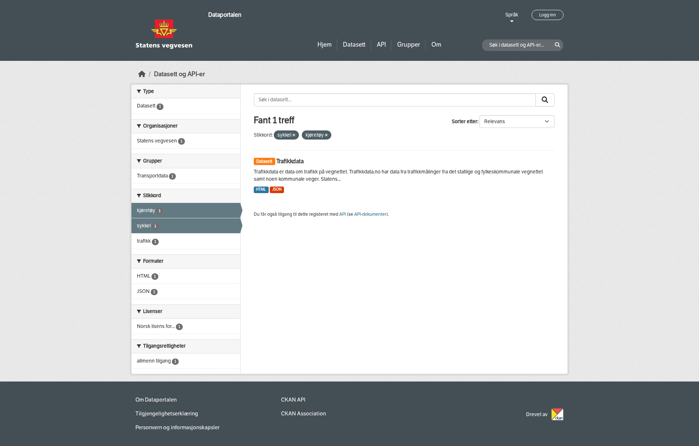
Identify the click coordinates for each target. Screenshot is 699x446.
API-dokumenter (370, 214)
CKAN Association (303, 413)
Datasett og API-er (179, 74)
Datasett (354, 44)
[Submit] (545, 99)
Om (436, 44)
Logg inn (547, 14)
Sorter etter (464, 121)
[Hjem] (142, 74)
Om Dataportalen (156, 399)
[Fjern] (293, 135)
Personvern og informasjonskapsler (177, 427)
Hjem (324, 44)
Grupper (408, 44)
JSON (276, 189)
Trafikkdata (290, 161)
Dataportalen (224, 14)
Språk (511, 15)
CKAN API (293, 399)
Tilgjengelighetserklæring (166, 413)
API (381, 44)
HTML (261, 189)
